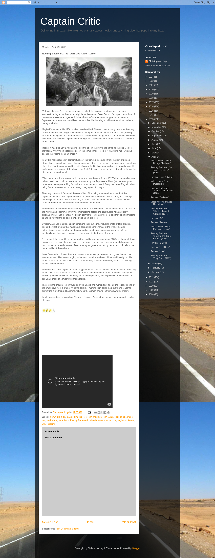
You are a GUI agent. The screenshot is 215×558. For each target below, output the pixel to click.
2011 (151, 281)
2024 (151, 77)
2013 (151, 119)
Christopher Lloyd (158, 61)
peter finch (64, 420)
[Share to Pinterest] (108, 412)
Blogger (136, 548)
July (154, 144)
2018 (151, 98)
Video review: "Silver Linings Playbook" (161, 162)
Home (90, 522)
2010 (151, 286)
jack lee (83, 417)
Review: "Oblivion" (160, 197)
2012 (151, 277)
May (154, 152)
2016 (151, 106)
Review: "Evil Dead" (160, 247)
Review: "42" (157, 218)
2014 (151, 115)
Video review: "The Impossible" (160, 182)
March (155, 263)
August (155, 140)
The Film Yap (154, 50)
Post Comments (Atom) (67, 529)
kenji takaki (120, 417)
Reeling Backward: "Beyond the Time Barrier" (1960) (161, 236)
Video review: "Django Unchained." (161, 203)
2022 (151, 81)
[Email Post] (89, 412)
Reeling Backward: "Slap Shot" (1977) (161, 256)
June (154, 148)
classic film (72, 417)
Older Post (129, 522)
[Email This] (95, 412)
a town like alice (57, 417)
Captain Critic (70, 21)
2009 (151, 290)
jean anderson (95, 417)
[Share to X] (102, 412)
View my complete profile (157, 65)
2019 (151, 93)
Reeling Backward (79, 420)
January (156, 272)
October (156, 131)
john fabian (108, 417)
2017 (151, 102)
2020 (151, 89)
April (154, 157)
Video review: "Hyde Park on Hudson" (160, 228)
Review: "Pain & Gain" (162, 177)
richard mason (96, 420)
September (157, 135)
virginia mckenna (126, 420)
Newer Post (50, 522)
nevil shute (52, 420)
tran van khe (110, 420)
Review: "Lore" (158, 251)
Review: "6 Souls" (159, 243)
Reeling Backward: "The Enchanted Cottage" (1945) (160, 211)
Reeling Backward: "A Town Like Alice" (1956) (161, 170)
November (157, 127)
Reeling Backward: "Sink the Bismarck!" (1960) (162, 190)
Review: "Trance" (159, 222)
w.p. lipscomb (48, 424)
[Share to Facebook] (105, 412)
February (156, 268)
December (157, 123)
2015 (151, 111)
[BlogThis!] (98, 412)
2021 (151, 85)
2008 (151, 294)
